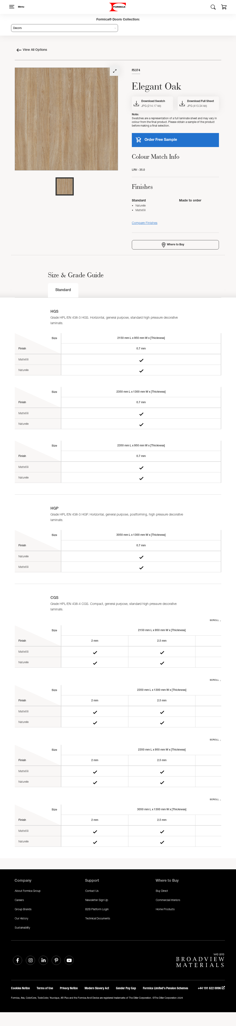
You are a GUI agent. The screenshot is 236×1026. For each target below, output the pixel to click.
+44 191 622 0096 (210, 988)
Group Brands (23, 909)
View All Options (35, 50)
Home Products (165, 909)
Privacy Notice (69, 988)
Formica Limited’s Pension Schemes (165, 988)
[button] (224, 8)
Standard (63, 290)
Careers (19, 900)
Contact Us (92, 891)
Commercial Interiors (168, 900)
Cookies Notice (20, 988)
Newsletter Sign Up (96, 900)
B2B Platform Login (97, 909)
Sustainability (22, 927)
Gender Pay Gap (126, 988)
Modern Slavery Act (97, 988)
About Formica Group (28, 891)
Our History (21, 918)
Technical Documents (97, 918)
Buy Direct (162, 891)
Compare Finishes (144, 223)
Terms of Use (45, 988)
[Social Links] (17, 960)
